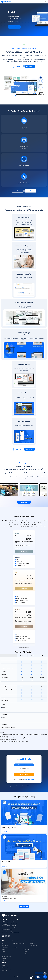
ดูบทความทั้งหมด (24, 906)
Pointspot (25, 954)
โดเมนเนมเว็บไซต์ (33, 945)
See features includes (24, 647)
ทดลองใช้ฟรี (14, 27)
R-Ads (14, 945)
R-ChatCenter (26, 949)
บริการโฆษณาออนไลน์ (17, 943)
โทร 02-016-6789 (29, 779)
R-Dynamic (15, 947)
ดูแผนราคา (18, 66)
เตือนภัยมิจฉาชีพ (5, 970)
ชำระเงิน (3, 965)
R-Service (25, 947)
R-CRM (24, 945)
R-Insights (25, 953)
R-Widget (4, 958)
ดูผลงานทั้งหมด (24, 502)
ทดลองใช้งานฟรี (29, 66)
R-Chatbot (25, 951)
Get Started (24, 551)
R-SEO (3, 960)
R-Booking (4, 954)
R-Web (3, 949)
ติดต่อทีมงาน (18, 449)
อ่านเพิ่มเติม (4, 831)
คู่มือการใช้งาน (5, 967)
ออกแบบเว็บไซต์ (5, 945)
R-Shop (3, 951)
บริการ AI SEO (5, 947)
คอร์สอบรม (32, 943)
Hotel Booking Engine (6, 956)
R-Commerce (5, 953)
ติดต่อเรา (18, 191)
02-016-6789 (8, 932)
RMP (3, 943)
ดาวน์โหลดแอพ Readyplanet (7, 968)
